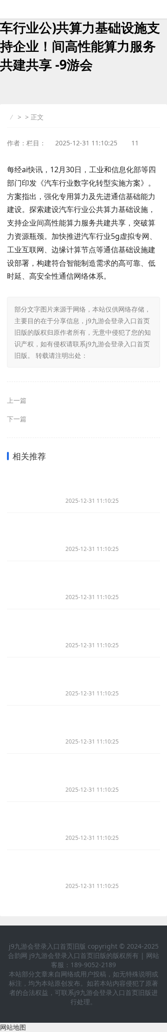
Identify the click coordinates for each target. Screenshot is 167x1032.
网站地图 (13, 1027)
